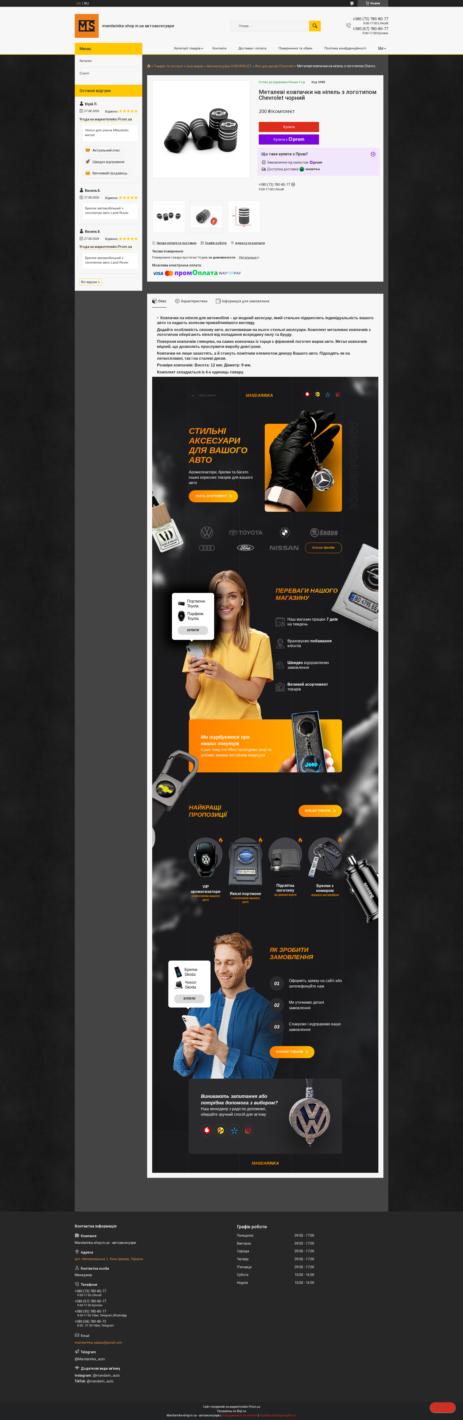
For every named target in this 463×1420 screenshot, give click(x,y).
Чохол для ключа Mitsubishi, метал (107, 132)
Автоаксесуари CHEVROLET (229, 66)
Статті (84, 73)
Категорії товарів (187, 48)
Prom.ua (254, 1406)
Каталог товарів (289, 1052)
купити (193, 630)
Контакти (219, 48)
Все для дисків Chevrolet (274, 66)
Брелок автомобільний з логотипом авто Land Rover (107, 210)
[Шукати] (315, 26)
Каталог (86, 61)
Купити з (280, 139)
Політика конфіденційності (345, 48)
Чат (446, 1407)
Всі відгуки (89, 282)
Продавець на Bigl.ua (231, 1411)
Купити (289, 127)
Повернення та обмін (295, 48)
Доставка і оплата (252, 48)
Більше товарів (318, 810)
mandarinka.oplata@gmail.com (98, 1342)
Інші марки (194, 66)
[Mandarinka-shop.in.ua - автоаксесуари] (87, 26)
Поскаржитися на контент (239, 1415)
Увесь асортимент (211, 496)
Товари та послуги (168, 66)
